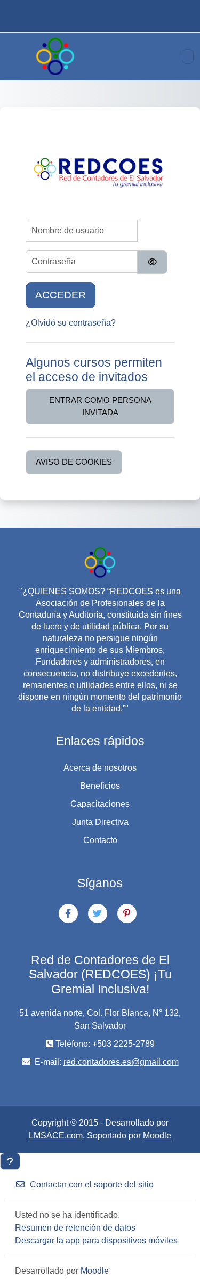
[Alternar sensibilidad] (152, 262)
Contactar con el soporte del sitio (92, 1184)
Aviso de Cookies (74, 461)
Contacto (100, 840)
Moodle (157, 1135)
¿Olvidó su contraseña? (71, 322)
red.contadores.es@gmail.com (121, 1061)
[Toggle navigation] (188, 56)
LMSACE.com (56, 1135)
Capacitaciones (100, 803)
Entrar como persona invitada (100, 406)
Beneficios (100, 785)
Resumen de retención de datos (75, 1227)
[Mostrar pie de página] (10, 1161)
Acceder (60, 295)
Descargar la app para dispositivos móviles (96, 1240)
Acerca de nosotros (100, 767)
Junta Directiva (100, 822)
